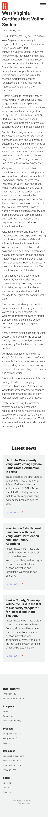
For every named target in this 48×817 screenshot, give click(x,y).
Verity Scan (23, 183)
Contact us (8, 716)
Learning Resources (12, 765)
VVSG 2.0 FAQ (9, 770)
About (5, 711)
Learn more (13, 512)
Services (6, 743)
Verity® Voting (23, 51)
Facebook (7, 783)
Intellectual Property (12, 720)
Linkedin (7, 792)
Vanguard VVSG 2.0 (12, 733)
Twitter (6, 787)
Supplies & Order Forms (13, 756)
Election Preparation (12, 760)
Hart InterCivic (10, 119)
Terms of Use (24, 803)
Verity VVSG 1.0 (10, 738)
